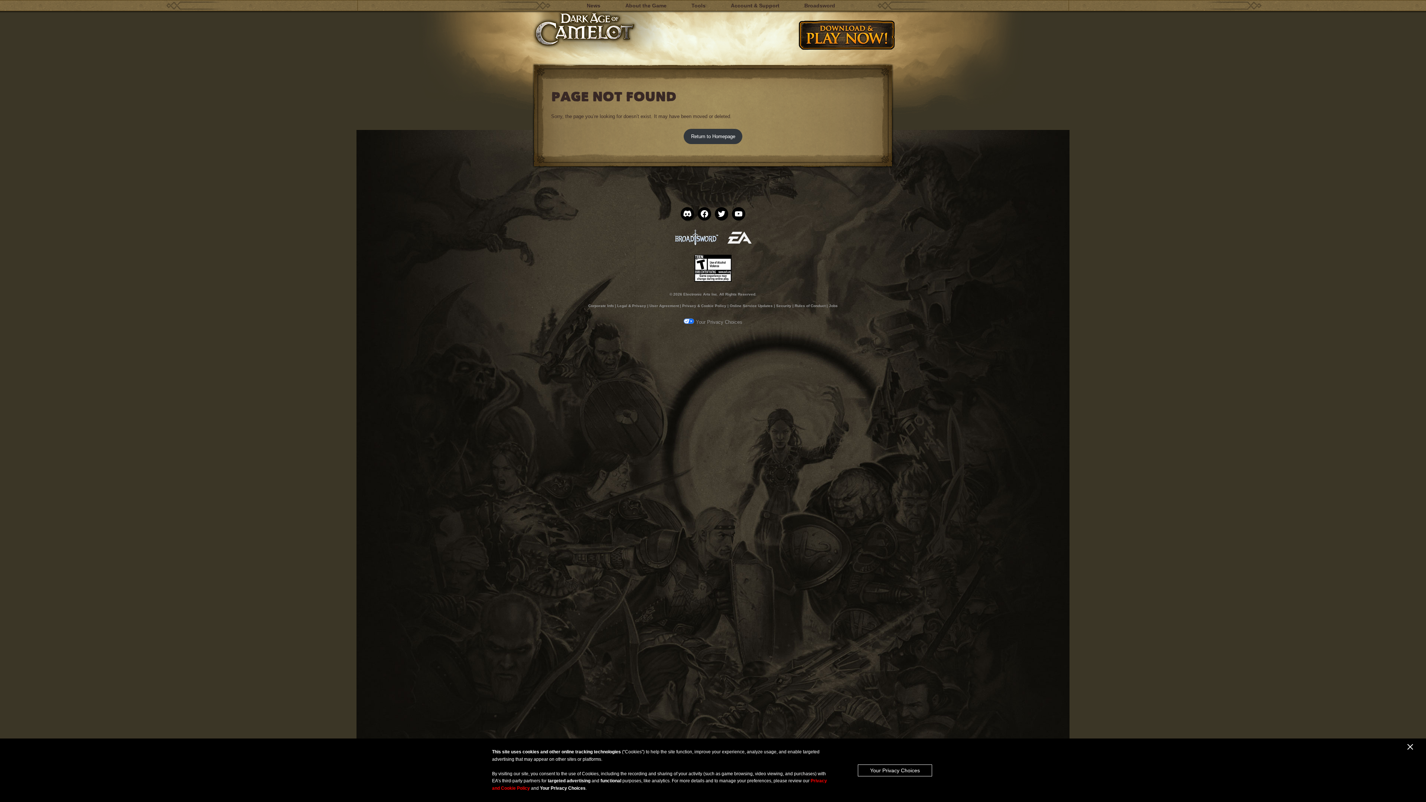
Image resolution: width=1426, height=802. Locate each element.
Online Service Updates (751, 306)
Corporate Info (601, 306)
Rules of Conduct (810, 306)
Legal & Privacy (631, 306)
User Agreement (664, 306)
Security (783, 306)
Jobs (833, 306)
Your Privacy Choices (895, 770)
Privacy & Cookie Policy (704, 306)
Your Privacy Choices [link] (719, 322)
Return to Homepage (713, 136)
